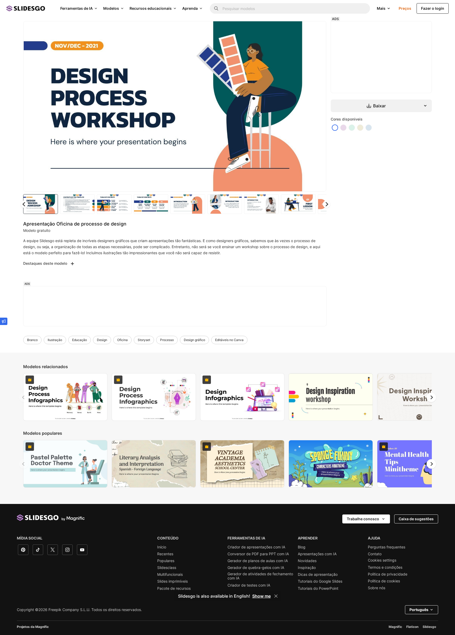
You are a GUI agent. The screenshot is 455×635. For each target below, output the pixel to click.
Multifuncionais (170, 574)
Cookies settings (382, 560)
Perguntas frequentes (386, 547)
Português (418, 609)
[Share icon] (317, 29)
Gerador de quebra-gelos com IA (256, 568)
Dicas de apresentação (318, 574)
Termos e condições (385, 567)
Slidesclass (166, 568)
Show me (261, 596)
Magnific (395, 627)
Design (102, 340)
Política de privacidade (387, 574)
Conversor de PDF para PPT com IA (258, 554)
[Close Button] (276, 596)
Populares (165, 561)
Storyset (144, 340)
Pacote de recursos (174, 588)
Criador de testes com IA (249, 585)
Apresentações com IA (317, 554)
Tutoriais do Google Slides (320, 581)
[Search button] (216, 8)
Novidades (307, 561)
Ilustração (55, 340)
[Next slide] (318, 106)
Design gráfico (194, 340)
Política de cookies (384, 581)
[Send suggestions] (3, 321)
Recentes (165, 554)
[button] (326, 204)
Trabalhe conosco (363, 519)
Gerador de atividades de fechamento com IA (260, 576)
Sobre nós (376, 588)
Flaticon (412, 627)
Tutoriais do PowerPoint (318, 588)
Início (161, 547)
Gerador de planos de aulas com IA (258, 561)
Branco (32, 340)
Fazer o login (432, 8)
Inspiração (307, 568)
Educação (79, 340)
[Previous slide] (23, 397)
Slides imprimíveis (172, 581)
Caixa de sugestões (416, 519)
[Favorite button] (303, 29)
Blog (301, 547)
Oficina (122, 340)
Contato (375, 554)
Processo (167, 340)
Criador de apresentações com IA (256, 547)
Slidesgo (429, 627)
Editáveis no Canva (229, 340)
